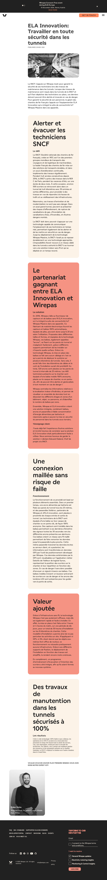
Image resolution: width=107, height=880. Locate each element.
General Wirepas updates (81, 856)
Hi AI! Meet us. (21, 836)
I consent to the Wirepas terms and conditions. (84, 844)
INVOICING (37, 833)
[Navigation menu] (103, 15)
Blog (44, 833)
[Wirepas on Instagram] (28, 854)
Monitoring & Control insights (83, 864)
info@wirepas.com (43, 862)
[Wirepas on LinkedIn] (21, 854)
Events (51, 833)
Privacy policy (53, 862)
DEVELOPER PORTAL (16, 833)
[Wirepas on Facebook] (24, 854)
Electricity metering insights (83, 860)
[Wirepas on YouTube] (31, 854)
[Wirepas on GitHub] (36, 854)
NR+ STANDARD (19, 830)
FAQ (10, 830)
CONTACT (28, 833)
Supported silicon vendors (37, 830)
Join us (12, 836)
